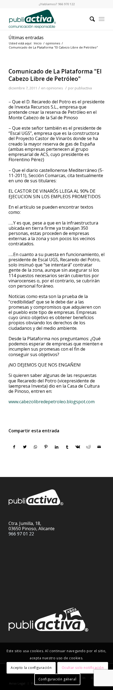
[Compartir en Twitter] (25, 447)
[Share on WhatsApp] (35, 447)
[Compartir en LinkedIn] (57, 447)
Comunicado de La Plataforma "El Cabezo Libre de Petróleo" (55, 75)
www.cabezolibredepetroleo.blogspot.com (52, 402)
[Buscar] (89, 19)
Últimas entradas (26, 38)
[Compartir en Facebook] (14, 447)
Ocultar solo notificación (83, 667)
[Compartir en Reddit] (88, 447)
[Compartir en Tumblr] (67, 447)
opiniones (54, 88)
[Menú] (101, 18)
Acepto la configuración (31, 667)
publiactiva (83, 88)
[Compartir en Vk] (78, 447)
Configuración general (57, 679)
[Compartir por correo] (99, 447)
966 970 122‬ (66, 4)
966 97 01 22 (21, 534)
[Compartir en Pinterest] (46, 447)
